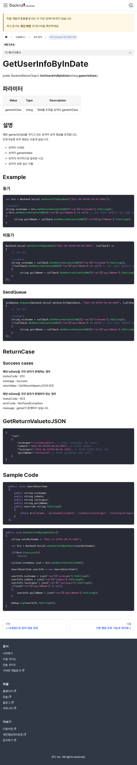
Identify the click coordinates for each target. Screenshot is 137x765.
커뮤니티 (8, 708)
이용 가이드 (9, 659)
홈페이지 (8, 691)
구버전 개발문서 (12, 670)
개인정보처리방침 (13, 734)
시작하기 (8, 653)
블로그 (6, 702)
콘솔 (5, 697)
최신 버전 (26, 26)
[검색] (131, 5)
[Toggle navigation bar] (5, 5)
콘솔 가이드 (9, 665)
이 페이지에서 (13, 52)
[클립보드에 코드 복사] (130, 199)
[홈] (6, 37)
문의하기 (8, 740)
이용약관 (8, 729)
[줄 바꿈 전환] (123, 199)
